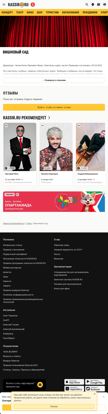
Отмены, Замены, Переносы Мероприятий (23, 369)
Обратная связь (61, 245)
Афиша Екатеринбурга (13, 223)
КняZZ (6, 320)
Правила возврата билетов (16, 290)
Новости (7, 281)
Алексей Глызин (11, 324)
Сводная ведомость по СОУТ (68, 249)
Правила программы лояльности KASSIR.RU (24, 263)
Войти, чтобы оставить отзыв (54, 107)
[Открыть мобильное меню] (4, 4)
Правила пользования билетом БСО (20, 365)
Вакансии (58, 258)
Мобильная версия (12, 267)
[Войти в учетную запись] (104, 4)
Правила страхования (13, 249)
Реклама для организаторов (67, 284)
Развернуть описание (55, 80)
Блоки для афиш (62, 288)
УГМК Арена (46, 182)
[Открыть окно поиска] (87, 4)
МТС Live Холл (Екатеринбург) (90, 182)
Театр (29, 223)
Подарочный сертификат (15, 254)
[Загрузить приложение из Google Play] (95, 382)
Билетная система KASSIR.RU (68, 279)
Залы (5, 276)
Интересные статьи (12, 245)
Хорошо (54, 406)
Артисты (7, 272)
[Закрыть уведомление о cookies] (94, 394)
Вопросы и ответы (12, 356)
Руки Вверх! (9, 338)
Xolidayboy (8, 333)
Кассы (57, 254)
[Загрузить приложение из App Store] (74, 382)
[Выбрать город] (93, 4)
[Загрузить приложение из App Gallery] (74, 388)
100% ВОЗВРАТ (10, 351)
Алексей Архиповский (13, 329)
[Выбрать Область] (98, 4)
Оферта (6, 285)
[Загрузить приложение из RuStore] (95, 388)
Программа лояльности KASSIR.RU (20, 258)
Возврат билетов (11, 360)
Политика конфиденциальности (18, 294)
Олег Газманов (10, 315)
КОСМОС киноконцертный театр (18, 182)
